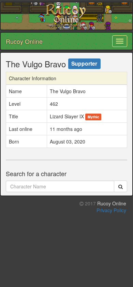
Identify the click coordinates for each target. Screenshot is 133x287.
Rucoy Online (24, 41)
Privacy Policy (111, 210)
